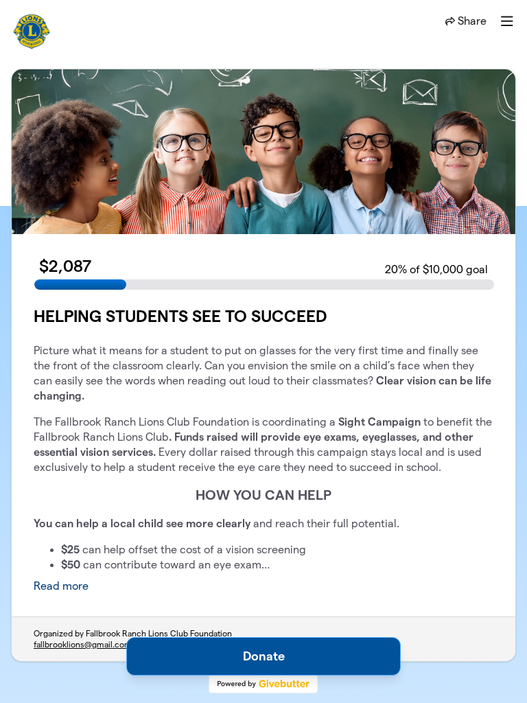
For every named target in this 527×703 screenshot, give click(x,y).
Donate (264, 655)
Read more (61, 586)
